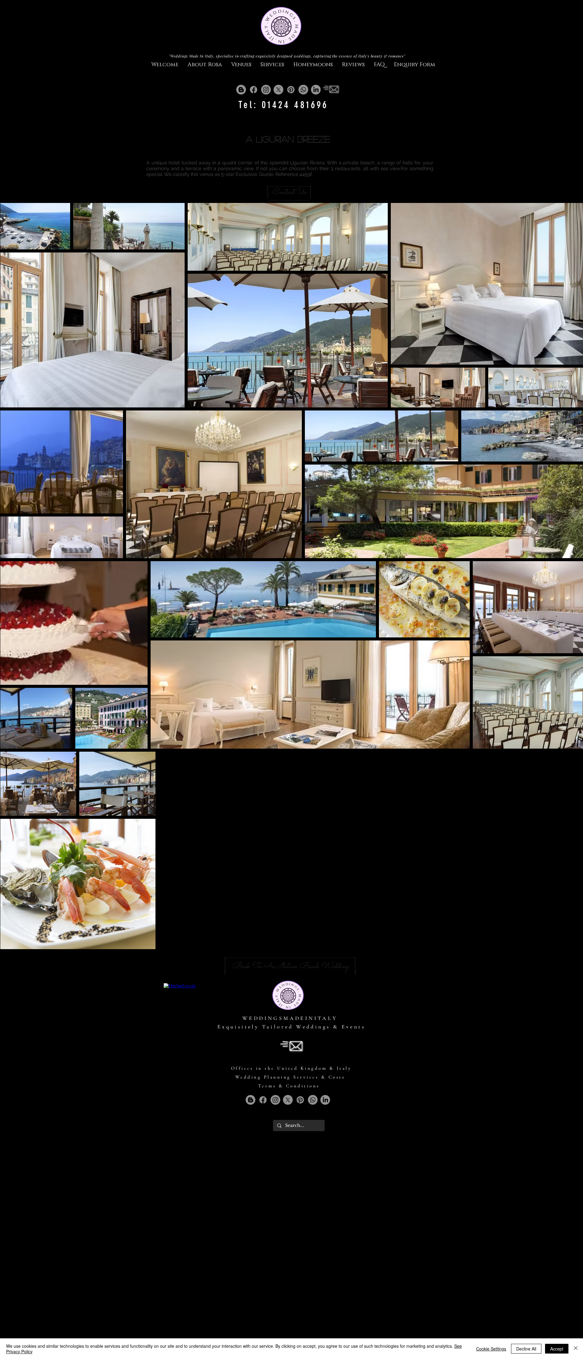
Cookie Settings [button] (491, 1349)
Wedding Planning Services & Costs (290, 1077)
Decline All (526, 1349)
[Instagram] (266, 89)
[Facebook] (253, 89)
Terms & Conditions (289, 1086)
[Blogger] (241, 89)
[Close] (575, 1348)
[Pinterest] (291, 89)
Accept (556, 1349)
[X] (278, 89)
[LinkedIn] (316, 89)
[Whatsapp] (303, 89)
